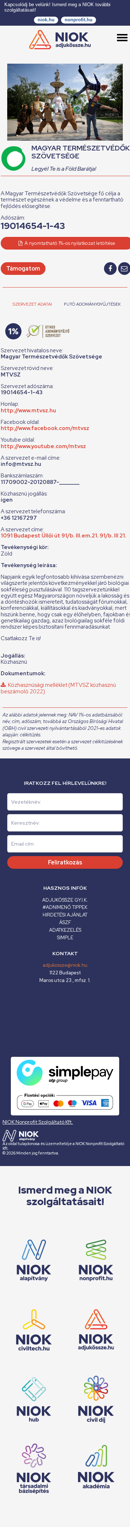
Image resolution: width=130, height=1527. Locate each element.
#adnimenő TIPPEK (65, 907)
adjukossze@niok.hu (65, 965)
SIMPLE (65, 938)
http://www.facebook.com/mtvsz (45, 428)
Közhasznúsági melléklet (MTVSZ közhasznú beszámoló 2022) (58, 688)
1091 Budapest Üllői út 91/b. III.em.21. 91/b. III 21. (63, 535)
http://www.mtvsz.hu (28, 410)
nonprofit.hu (78, 19)
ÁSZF (65, 922)
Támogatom (23, 268)
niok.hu (46, 19)
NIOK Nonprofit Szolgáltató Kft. (38, 1122)
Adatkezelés (65, 930)
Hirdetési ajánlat (65, 915)
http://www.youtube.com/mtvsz (43, 446)
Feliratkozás (65, 862)
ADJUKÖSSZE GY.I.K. (65, 900)
